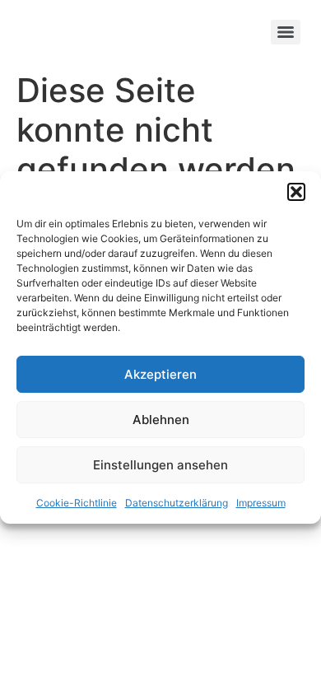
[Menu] (285, 32)
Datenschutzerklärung (176, 503)
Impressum (261, 503)
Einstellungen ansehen (160, 465)
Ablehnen (161, 419)
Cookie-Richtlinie (76, 503)
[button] (296, 192)
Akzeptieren (160, 374)
